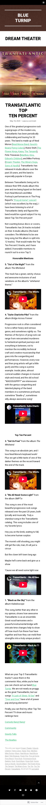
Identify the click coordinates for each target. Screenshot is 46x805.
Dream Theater (13, 162)
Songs (36, 761)
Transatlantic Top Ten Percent (23, 110)
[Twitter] (9, 790)
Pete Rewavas (14, 756)
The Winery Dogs (29, 162)
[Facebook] (15, 790)
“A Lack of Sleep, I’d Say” (23, 695)
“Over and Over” (12, 699)
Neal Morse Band (20, 144)
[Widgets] (38, 782)
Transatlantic (15, 769)
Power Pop (24, 756)
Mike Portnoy (9, 753)
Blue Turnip (23, 18)
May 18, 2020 (15, 121)
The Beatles (11, 740)
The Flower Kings (33, 764)
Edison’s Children (13, 158)
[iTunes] (31, 790)
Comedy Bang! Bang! (15, 722)
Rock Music (20, 761)
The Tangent (30, 151)
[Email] (23, 795)
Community (10, 728)
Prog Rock (18, 759)
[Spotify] (25, 790)
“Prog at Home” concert (24, 200)
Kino (32, 155)
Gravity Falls (11, 734)
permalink (35, 769)
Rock (13, 761)
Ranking (8, 761)
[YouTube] (20, 790)
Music (17, 753)
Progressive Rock (29, 759)
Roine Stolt (29, 761)
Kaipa (21, 151)
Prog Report (9, 759)
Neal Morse (24, 753)
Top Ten (30, 766)
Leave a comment (29, 121)
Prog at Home (34, 756)
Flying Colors (17, 148)
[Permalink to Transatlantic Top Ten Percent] (23, 74)
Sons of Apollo (12, 165)
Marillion (25, 155)
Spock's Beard (21, 764)
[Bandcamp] (36, 790)
